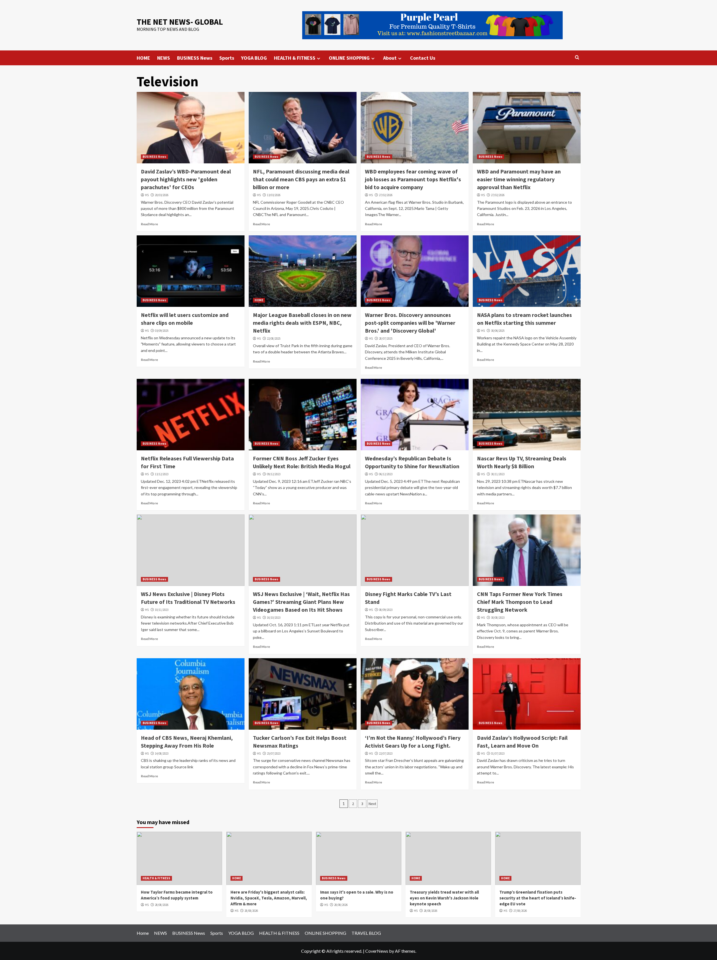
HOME (143, 58)
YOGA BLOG (254, 58)
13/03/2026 (273, 195)
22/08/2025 (273, 338)
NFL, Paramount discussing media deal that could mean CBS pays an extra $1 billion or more (301, 179)
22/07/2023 (385, 753)
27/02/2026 (385, 195)
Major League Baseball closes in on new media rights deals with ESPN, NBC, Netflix (302, 322)
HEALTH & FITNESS (294, 58)
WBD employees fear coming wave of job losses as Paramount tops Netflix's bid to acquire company (413, 179)
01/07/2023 (497, 753)
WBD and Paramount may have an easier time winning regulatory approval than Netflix (519, 179)
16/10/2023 (273, 618)
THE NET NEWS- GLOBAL (180, 22)
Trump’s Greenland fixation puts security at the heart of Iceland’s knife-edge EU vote (537, 897)
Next (372, 803)
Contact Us (422, 58)
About (390, 58)
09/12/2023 (273, 474)
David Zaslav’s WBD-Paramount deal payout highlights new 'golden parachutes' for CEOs (186, 179)
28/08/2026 (161, 905)
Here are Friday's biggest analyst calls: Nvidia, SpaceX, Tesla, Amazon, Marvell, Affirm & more (269, 897)
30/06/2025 (497, 331)
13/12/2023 (161, 474)
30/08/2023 (497, 618)
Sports (226, 58)
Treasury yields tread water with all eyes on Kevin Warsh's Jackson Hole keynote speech (444, 897)
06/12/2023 (385, 474)
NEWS (163, 58)
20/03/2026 (161, 195)
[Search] (577, 57)
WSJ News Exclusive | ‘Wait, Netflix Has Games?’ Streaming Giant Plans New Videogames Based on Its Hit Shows (301, 601)
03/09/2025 (161, 331)
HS (147, 195)
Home (143, 933)
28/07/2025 (385, 338)
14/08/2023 (161, 753)
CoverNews (376, 951)
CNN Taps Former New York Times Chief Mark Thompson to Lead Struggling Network (519, 601)
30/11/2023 (497, 474)
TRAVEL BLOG (366, 933)
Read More (149, 224)
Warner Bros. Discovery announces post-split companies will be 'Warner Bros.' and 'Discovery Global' (410, 322)
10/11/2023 (161, 610)
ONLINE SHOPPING (349, 58)
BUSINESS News (194, 58)
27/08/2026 (520, 911)
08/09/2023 (385, 610)
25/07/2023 (273, 753)
